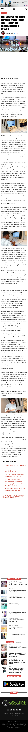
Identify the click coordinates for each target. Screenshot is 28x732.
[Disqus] (14, 522)
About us (6, 713)
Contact (12, 713)
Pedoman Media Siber (19, 713)
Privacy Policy (15, 715)
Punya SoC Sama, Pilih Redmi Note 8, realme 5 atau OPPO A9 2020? (14, 476)
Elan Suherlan (10, 33)
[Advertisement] (14, 65)
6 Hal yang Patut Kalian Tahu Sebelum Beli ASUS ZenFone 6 (15, 471)
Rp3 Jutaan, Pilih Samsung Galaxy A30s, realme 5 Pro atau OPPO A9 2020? (15, 489)
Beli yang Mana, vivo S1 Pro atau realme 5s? (15, 466)
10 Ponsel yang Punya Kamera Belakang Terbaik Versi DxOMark (15, 485)
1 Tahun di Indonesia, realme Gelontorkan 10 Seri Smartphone (13, 480)
